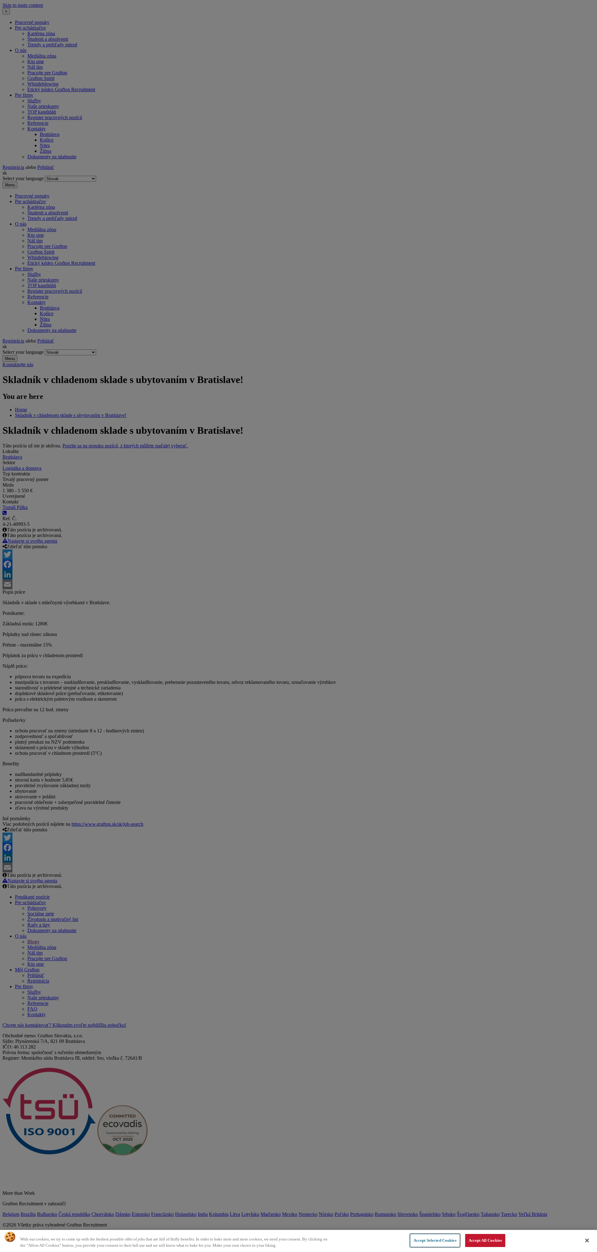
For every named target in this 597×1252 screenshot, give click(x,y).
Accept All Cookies (485, 1240)
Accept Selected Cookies (435, 1240)
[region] (298, 1241)
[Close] (587, 1240)
